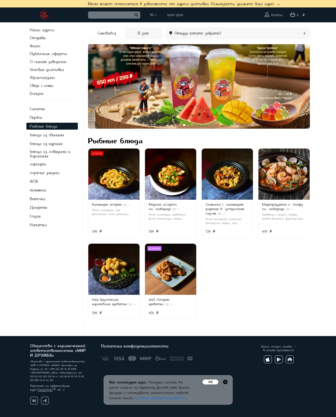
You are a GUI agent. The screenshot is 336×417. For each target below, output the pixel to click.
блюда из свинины (47, 134)
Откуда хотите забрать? (198, 33)
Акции (35, 45)
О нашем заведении (48, 61)
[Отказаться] (225, 382)
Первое (36, 117)
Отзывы (38, 37)
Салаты (37, 108)
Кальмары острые (107, 204)
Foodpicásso (45, 389)
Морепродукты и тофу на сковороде (282, 206)
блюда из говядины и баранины (50, 153)
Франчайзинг (42, 77)
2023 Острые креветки (159, 301)
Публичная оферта (48, 53)
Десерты (38, 207)
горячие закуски (44, 172)
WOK (34, 181)
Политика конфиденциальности (134, 346)
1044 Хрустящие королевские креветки (109, 301)
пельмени (38, 190)
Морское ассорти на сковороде (163, 206)
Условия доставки (47, 69)
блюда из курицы (46, 143)
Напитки (38, 224)
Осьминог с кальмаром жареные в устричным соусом (224, 209)
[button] (95, 86)
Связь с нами (41, 85)
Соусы (35, 216)
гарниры (38, 163)
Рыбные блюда (43, 126)
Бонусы (36, 93)
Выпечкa (37, 198)
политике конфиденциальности (160, 398)
